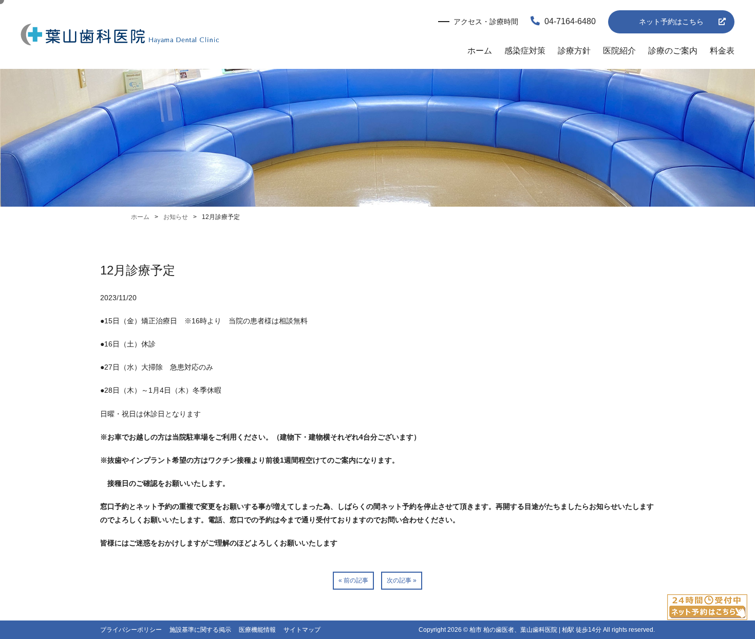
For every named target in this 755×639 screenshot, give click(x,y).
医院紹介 (619, 50)
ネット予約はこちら (671, 21)
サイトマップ (302, 629)
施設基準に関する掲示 (200, 629)
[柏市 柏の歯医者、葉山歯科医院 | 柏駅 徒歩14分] (120, 35)
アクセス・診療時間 (486, 21)
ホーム (479, 50)
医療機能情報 (257, 629)
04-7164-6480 (569, 21)
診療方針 (574, 50)
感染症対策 (524, 50)
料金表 (722, 50)
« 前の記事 (353, 580)
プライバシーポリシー (131, 629)
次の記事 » (402, 580)
